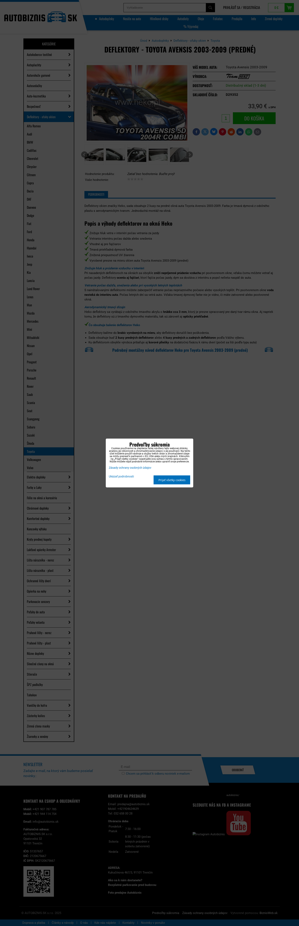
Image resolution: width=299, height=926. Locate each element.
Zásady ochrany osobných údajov (130, 468)
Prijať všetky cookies (172, 480)
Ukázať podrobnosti (121, 476)
